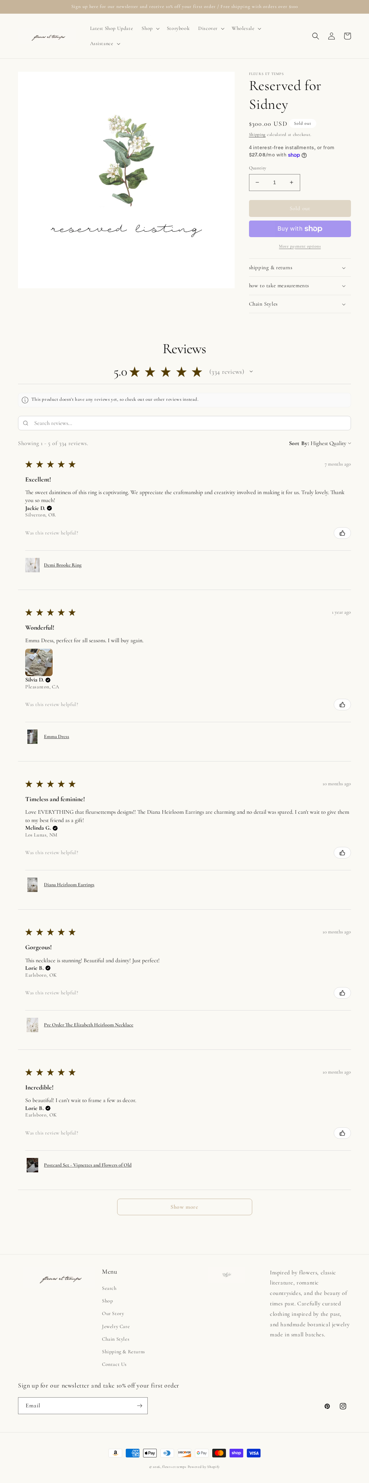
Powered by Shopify (204, 1467)
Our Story (113, 1313)
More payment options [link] (300, 246)
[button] (149, 28)
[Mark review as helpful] (342, 533)
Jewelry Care (116, 1326)
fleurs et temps (174, 1467)
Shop (107, 1301)
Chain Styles (115, 1339)
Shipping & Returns (123, 1352)
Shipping (257, 134)
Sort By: (299, 443)
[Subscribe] (139, 1405)
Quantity (258, 168)
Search (109, 1288)
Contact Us (114, 1364)
